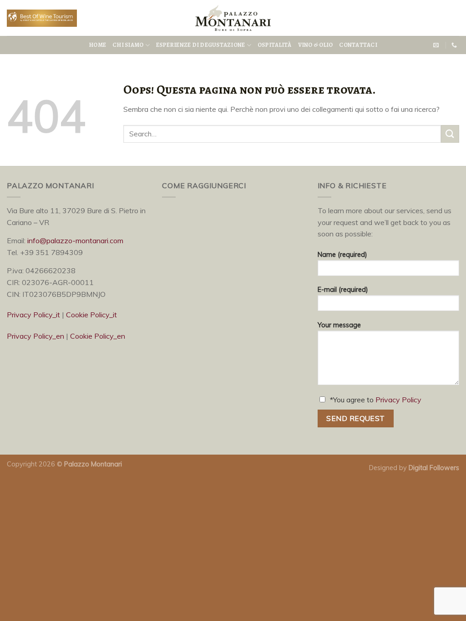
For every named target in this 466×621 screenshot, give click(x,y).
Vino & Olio (315, 45)
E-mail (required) (343, 289)
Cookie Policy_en (97, 336)
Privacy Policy (398, 399)
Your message (339, 325)
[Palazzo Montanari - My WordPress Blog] (233, 18)
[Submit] (450, 134)
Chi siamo (127, 45)
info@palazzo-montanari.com (75, 240)
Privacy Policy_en (35, 336)
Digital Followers (434, 468)
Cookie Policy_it (91, 314)
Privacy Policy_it (33, 314)
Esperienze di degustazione (200, 45)
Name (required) (342, 254)
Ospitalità (275, 45)
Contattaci (358, 45)
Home (97, 45)
